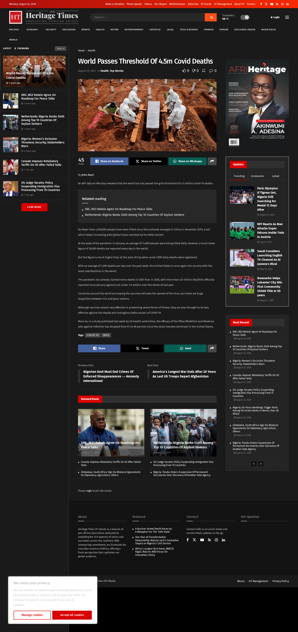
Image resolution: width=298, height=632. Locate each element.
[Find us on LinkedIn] (287, 4)
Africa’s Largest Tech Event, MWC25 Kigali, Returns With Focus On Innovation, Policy (154, 551)
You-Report (160, 4)
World (13, 39)
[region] (52, 600)
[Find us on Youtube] (271, 4)
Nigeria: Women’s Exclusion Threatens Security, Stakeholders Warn (42, 142)
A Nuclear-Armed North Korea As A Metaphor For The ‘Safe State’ (153, 530)
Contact (251, 4)
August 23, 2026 (91, 452)
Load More (34, 207)
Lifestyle (155, 29)
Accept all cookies (72, 615)
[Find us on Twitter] (266, 4)
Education (68, 29)
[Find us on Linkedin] (223, 540)
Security (51, 29)
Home (81, 50)
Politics (14, 29)
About (240, 581)
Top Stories (116, 70)
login (89, 490)
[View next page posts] (261, 464)
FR (227, 18)
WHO (106, 335)
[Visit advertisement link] (257, 104)
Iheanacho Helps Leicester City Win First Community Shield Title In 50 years (269, 286)
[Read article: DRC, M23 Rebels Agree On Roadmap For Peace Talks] (111, 432)
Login (276, 17)
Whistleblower (177, 4)
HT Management (223, 4)
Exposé (224, 29)
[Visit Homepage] (44, 17)
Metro (114, 29)
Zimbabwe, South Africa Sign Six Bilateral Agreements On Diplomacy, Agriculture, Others (110, 474)
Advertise (193, 4)
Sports (85, 29)
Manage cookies (32, 615)
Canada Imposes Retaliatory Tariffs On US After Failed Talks (41, 163)
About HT (239, 4)
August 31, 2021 (87, 70)
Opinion (208, 29)
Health (100, 29)
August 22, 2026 (243, 382)
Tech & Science (189, 29)
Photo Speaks (134, 4)
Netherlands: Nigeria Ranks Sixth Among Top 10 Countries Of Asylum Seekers (42, 120)
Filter (59, 48)
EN (223, 18)
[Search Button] (211, 17)
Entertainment (133, 29)
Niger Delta (268, 29)
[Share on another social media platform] (212, 161)
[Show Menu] (287, 17)
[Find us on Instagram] (282, 4)
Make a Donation (115, 4)
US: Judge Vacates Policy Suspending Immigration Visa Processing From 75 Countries (40, 186)
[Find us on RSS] (277, 4)
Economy (32, 29)
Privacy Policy (280, 581)
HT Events (206, 4)
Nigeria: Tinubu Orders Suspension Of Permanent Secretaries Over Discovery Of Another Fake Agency (181, 474)
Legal (170, 29)
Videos (148, 4)
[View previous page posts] (254, 464)
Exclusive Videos (244, 29)
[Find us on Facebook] (261, 4)
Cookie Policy (33, 605)
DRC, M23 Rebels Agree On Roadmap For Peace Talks (38, 96)
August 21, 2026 (243, 435)
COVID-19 (93, 335)
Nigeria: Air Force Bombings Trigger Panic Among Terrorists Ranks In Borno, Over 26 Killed (256, 410)
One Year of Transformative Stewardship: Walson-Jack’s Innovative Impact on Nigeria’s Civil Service (157, 540)
